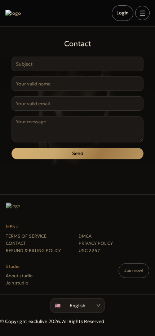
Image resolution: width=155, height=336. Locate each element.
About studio (19, 275)
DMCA (85, 236)
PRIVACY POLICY (96, 243)
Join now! (133, 270)
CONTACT (16, 243)
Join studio (17, 283)
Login (122, 13)
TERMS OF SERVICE (26, 236)
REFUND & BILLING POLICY (33, 250)
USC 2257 (89, 250)
